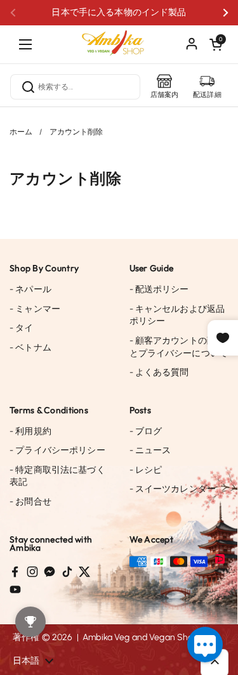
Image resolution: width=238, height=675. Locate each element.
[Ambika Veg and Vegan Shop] (119, 38)
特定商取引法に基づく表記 (57, 476)
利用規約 (30, 431)
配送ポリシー (159, 289)
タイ (22, 328)
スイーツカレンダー (172, 489)
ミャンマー (35, 309)
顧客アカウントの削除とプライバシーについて (178, 347)
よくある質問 (159, 372)
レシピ (145, 470)
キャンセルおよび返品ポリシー (177, 315)
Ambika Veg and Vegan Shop (141, 637)
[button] (215, 44)
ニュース (150, 450)
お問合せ (30, 501)
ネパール (30, 289)
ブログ (145, 431)
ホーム (21, 131)
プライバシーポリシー (57, 450)
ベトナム (30, 347)
